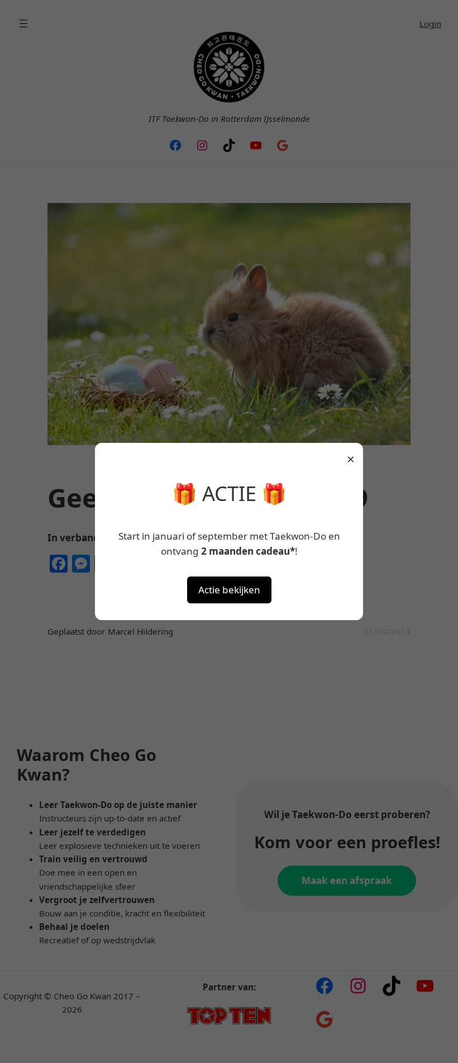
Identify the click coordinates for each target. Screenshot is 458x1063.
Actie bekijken (229, 589)
